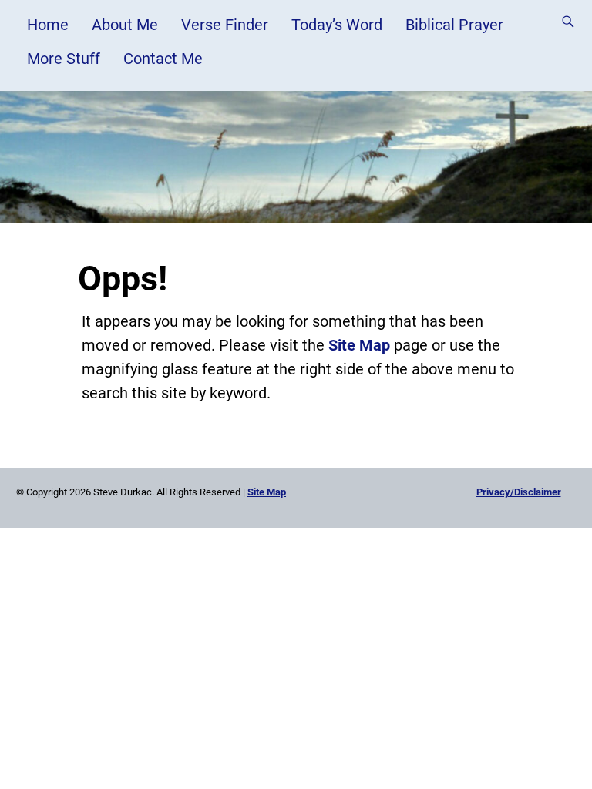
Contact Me (163, 58)
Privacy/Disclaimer (518, 492)
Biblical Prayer (454, 24)
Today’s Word (336, 24)
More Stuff (63, 58)
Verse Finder (224, 24)
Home (48, 24)
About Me (125, 24)
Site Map (359, 345)
